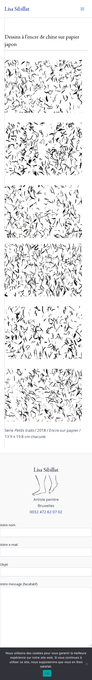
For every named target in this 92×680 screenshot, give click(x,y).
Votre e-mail (9, 544)
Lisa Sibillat (16, 8)
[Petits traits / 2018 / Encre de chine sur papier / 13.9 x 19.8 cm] (43, 86)
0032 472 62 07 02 (46, 511)
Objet (4, 564)
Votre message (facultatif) (19, 584)
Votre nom (7, 525)
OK (47, 673)
